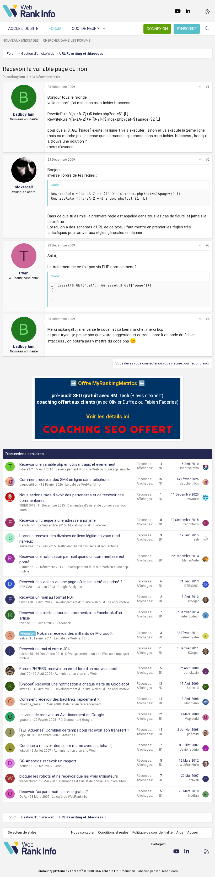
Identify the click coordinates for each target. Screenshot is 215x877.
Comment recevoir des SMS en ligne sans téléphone (64, 479)
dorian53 (25, 766)
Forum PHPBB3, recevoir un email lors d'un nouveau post (68, 668)
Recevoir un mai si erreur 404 (44, 648)
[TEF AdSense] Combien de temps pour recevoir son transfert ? (74, 730)
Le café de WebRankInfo (82, 484)
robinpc (24, 623)
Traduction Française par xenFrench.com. (149, 871)
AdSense (68, 735)
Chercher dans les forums (67, 40)
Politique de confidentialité (152, 832)
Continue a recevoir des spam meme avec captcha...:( (65, 745)
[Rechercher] (207, 28)
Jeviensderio (189, 749)
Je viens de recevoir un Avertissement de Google (61, 714)
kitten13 (25, 689)
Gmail (59, 766)
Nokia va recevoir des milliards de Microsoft (74, 633)
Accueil (192, 832)
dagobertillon (28, 484)
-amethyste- (190, 637)
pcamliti (193, 734)
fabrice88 (26, 602)
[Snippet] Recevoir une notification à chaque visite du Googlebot (74, 684)
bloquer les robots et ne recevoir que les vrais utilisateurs (68, 776)
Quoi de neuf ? (85, 28)
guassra (25, 720)
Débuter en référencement (82, 704)
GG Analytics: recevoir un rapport (47, 761)
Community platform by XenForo (77, 871)
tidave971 (26, 469)
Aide (179, 832)
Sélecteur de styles (22, 832)
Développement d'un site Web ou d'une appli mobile (93, 469)
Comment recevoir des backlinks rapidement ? (59, 699)
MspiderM (192, 719)
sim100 (24, 674)
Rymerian (26, 567)
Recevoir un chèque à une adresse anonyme (57, 520)
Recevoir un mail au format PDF (46, 597)
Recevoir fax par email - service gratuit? (53, 791)
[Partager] (200, 87)
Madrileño (191, 703)
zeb (196, 539)
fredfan (193, 795)
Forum (55, 28)
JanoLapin (191, 672)
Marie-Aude (190, 560)
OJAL (23, 797)
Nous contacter (82, 832)
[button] (104, 28)
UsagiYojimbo (189, 468)
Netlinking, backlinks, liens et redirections (88, 546)
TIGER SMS (27, 505)
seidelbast (27, 546)
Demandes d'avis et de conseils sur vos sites (92, 781)
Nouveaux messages (21, 40)
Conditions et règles (113, 832)
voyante (193, 499)
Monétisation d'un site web (87, 525)
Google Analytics (69, 587)
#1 (207, 87)
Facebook (64, 623)
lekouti (24, 750)
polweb (194, 780)
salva (23, 638)
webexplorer (28, 781)
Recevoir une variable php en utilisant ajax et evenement (67, 464)
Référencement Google (75, 720)
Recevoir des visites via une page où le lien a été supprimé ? (70, 582)
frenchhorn (27, 525)
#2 (207, 159)
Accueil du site (23, 28)
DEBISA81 (26, 587)
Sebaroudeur (189, 616)
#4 (207, 319)
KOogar (193, 601)
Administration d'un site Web (75, 674)
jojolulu (24, 735)
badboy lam (16, 77)
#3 (207, 245)
